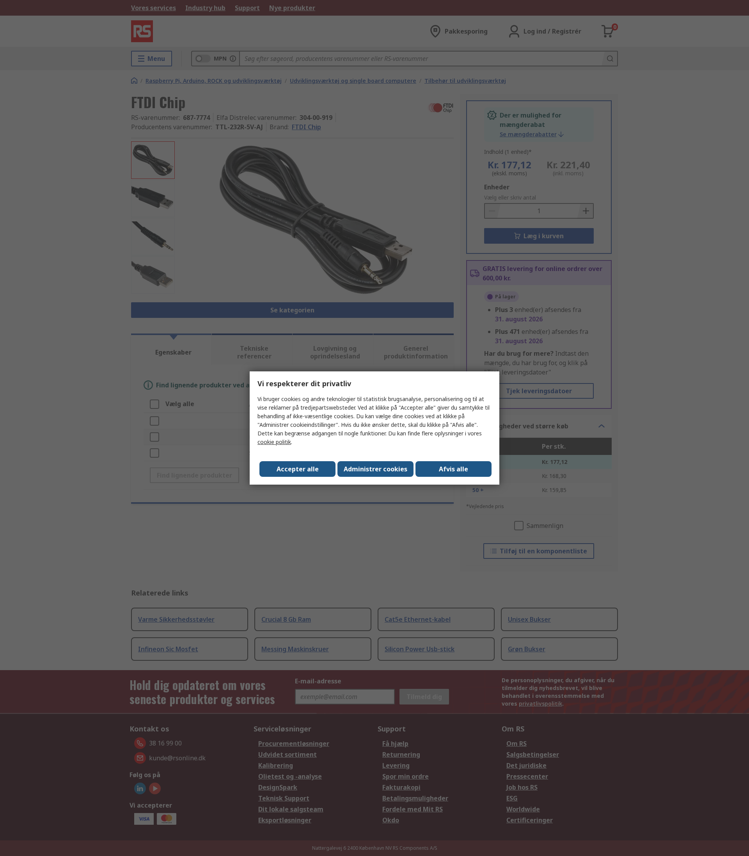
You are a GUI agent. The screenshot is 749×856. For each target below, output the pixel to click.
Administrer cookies (375, 469)
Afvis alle (453, 469)
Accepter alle (298, 469)
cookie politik (274, 442)
